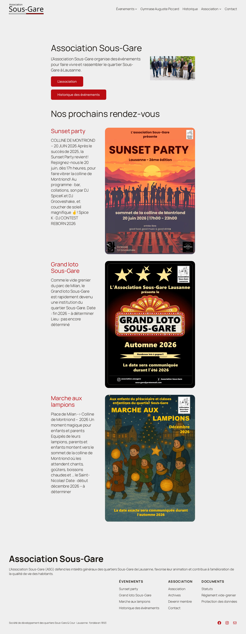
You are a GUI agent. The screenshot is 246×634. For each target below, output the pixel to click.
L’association (67, 81)
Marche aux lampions (66, 401)
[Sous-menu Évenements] (136, 9)
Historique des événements (78, 94)
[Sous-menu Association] (220, 9)
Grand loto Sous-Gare (65, 267)
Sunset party (68, 131)
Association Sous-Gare (56, 558)
